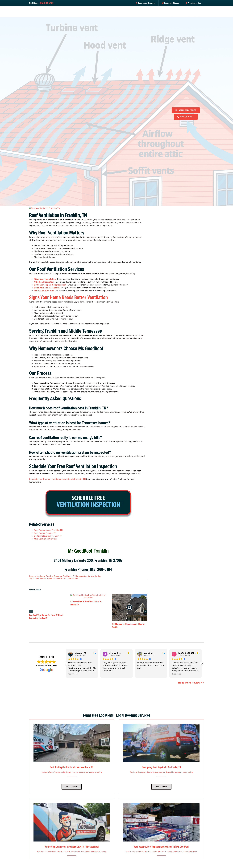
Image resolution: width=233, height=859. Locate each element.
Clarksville (170, 772)
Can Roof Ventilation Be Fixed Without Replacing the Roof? (46, 617)
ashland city (75, 851)
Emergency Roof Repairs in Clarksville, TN (161, 767)
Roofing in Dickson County (135, 851)
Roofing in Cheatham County (47, 851)
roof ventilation (60, 578)
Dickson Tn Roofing (165, 851)
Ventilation (96, 576)
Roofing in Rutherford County (52, 772)
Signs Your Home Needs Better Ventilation (68, 297)
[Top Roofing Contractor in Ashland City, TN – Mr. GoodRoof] (71, 805)
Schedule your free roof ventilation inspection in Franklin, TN (57, 479)
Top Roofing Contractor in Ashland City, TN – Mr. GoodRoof (71, 846)
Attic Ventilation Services (45, 539)
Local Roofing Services (51, 576)
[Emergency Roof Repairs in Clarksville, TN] (161, 725)
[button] (202, 663)
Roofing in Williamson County (76, 576)
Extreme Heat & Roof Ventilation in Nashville (85, 603)
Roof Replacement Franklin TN (48, 530)
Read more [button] (142, 674)
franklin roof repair (43, 578)
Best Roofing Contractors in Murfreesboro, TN (71, 767)
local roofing (85, 851)
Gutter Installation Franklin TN (48, 536)
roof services (95, 851)
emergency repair (181, 772)
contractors (80, 772)
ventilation (73, 578)
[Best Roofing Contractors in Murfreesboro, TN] (71, 725)
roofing (99, 772)
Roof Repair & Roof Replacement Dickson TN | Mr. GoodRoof (161, 846)
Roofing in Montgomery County (141, 772)
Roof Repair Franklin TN (45, 533)
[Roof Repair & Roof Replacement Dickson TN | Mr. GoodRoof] (161, 805)
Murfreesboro (91, 772)
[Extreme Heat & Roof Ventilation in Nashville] (88, 595)
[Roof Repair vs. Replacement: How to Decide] (129, 595)
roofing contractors (190, 851)
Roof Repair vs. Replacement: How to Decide (128, 625)
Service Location (69, 772)
